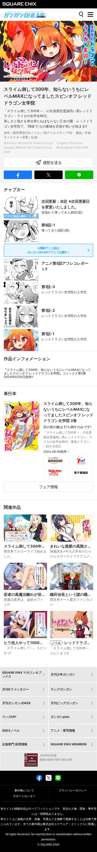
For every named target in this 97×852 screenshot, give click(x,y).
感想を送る (52, 162)
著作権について (24, 790)
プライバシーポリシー (73, 790)
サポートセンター (24, 796)
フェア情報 (48, 486)
